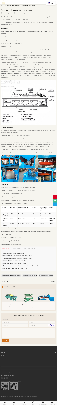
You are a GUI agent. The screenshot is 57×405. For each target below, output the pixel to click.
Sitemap (34, 396)
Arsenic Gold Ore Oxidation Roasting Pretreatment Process (17, 255)
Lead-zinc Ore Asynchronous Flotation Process (14, 263)
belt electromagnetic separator (46, 275)
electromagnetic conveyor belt (30, 275)
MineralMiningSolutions (7, 13)
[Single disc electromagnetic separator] (46, 295)
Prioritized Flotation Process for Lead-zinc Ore (14, 260)
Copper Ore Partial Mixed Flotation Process (13, 253)
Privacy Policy (29, 396)
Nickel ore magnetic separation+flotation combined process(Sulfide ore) (20, 265)
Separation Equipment (15, 5)
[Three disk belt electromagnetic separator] (28, 295)
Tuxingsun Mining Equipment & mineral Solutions (16, 396)
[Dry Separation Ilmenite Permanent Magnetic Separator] (11, 295)
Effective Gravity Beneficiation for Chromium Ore (15, 268)
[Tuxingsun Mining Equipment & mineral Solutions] (3, 2)
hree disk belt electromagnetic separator (11, 275)
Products (7, 5)
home (2, 5)
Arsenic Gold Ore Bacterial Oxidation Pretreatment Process (17, 258)
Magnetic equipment (26, 5)
